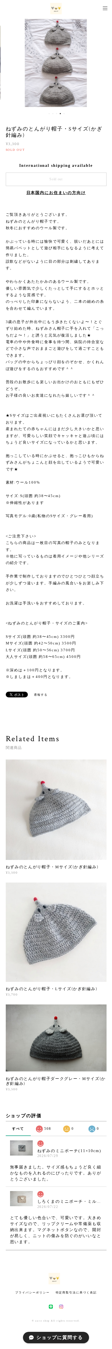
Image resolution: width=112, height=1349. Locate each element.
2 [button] (52, 113)
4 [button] (60, 113)
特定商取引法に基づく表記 (76, 1292)
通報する (41, 694)
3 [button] (56, 113)
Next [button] (103, 63)
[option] (56, 63)
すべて (18, 1129)
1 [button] (49, 113)
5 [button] (64, 113)
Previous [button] (8, 63)
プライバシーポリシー (32, 1292)
